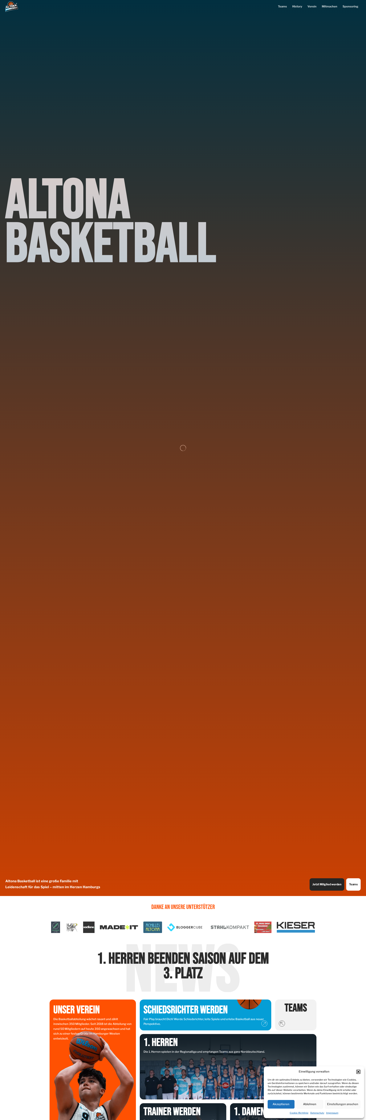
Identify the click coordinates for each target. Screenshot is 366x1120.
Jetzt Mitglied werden (326, 884)
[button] (358, 1072)
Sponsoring (350, 6)
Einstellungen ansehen (342, 1104)
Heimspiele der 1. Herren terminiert (183, 966)
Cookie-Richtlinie (299, 1112)
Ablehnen (309, 1104)
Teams (282, 6)
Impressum (332, 1112)
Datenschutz (317, 1112)
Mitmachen (329, 6)
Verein (311, 6)
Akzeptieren (281, 1104)
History (297, 6)
